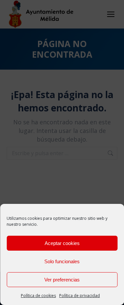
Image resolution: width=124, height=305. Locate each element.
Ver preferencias (62, 279)
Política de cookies (38, 295)
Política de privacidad (79, 295)
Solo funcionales (62, 261)
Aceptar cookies (62, 243)
